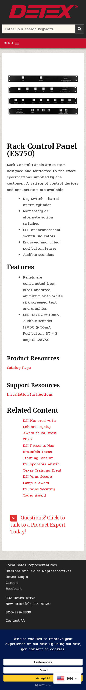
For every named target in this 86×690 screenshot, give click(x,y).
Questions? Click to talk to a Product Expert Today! (38, 525)
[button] (8, 43)
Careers (12, 582)
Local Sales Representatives (31, 565)
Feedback (14, 588)
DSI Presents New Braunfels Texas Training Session (39, 452)
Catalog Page (19, 367)
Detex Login (17, 577)
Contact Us (15, 620)
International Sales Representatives (38, 571)
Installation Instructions (30, 394)
